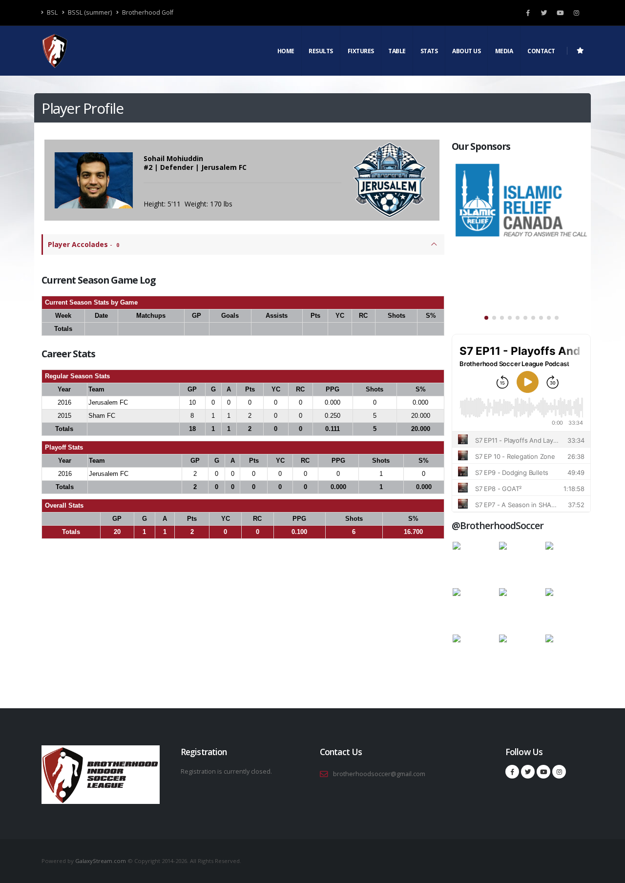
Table (397, 51)
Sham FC (101, 415)
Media (504, 51)
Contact (541, 51)
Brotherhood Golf (147, 12)
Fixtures (361, 51)
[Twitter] (544, 13)
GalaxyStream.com (101, 860)
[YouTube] (560, 13)
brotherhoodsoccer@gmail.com (379, 774)
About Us (466, 51)
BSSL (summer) (89, 12)
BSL (51, 12)
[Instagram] (576, 13)
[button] (486, 317)
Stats (429, 51)
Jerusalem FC (108, 402)
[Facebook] (528, 13)
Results (321, 51)
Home (285, 51)
